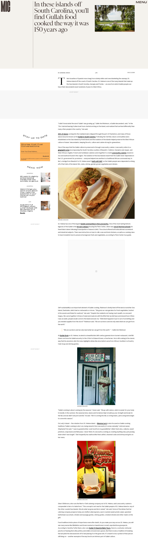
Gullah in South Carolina (86, 137)
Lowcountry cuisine (119, 153)
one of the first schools (122, 227)
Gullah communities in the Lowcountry (94, 224)
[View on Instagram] (96, 271)
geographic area (63, 150)
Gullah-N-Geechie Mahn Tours (99, 528)
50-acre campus (83, 227)
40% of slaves (63, 134)
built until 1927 (97, 161)
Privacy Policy (23, 159)
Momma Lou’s (102, 423)
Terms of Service (44, 158)
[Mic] (5, 6)
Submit (46, 156)
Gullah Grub (64, 335)
